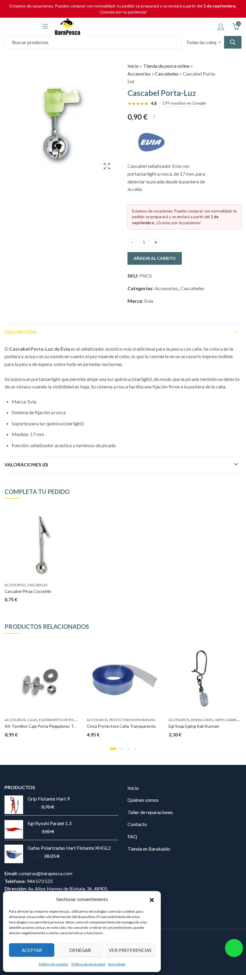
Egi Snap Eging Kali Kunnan (194, 726)
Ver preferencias (130, 950)
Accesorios (139, 73)
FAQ (132, 836)
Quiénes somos (143, 800)
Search (233, 42)
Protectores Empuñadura (132, 720)
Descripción (20, 332)
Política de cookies (53, 964)
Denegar (80, 950)
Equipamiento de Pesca (58, 720)
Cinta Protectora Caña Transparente (121, 726)
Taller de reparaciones (150, 812)
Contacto (137, 824)
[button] (152, 899)
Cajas (32, 720)
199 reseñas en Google (184, 103)
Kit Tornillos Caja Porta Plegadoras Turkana (45, 726)
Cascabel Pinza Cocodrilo (27, 591)
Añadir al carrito (155, 258)
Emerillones (202, 720)
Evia (148, 301)
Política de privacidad (88, 964)
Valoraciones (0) (26, 464)
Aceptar (32, 950)
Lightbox (107, 166)
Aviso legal (116, 964)
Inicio (133, 66)
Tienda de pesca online (166, 66)
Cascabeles (166, 73)
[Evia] (152, 142)
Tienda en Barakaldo (149, 849)
